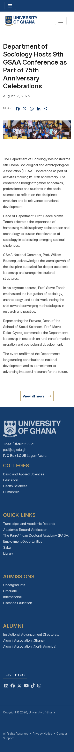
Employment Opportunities (22, 541)
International (12, 597)
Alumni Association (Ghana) (24, 640)
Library (8, 553)
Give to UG (15, 675)
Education (10, 480)
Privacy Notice (42, 733)
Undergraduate (14, 585)
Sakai (7, 547)
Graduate (10, 591)
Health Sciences (15, 486)
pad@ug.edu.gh (14, 450)
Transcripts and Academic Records (29, 524)
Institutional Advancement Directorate (31, 634)
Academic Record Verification (25, 530)
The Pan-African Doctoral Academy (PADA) (36, 535)
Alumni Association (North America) (30, 646)
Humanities (11, 492)
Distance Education (17, 603)
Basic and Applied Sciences (23, 474)
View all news (33, 396)
